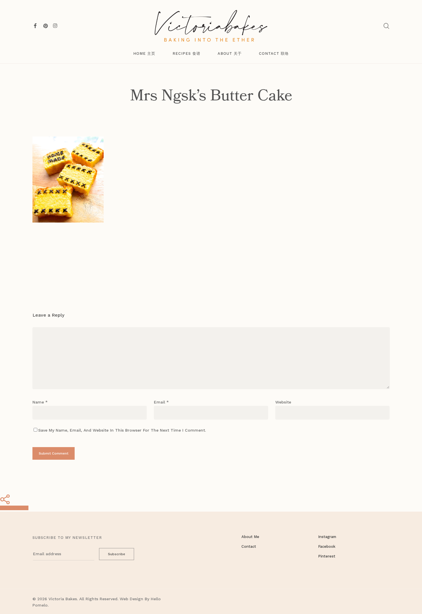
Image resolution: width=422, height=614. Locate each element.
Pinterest (326, 556)
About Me (250, 537)
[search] (386, 26)
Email (161, 402)
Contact (248, 546)
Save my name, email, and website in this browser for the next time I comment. (122, 430)
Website (283, 402)
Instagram (327, 537)
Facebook (326, 546)
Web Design (131, 599)
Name (40, 402)
